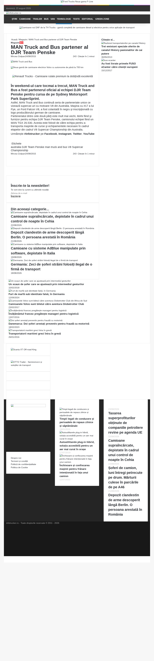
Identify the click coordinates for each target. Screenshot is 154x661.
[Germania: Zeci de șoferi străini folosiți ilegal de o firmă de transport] (44, 260)
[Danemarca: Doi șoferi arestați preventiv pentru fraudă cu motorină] (35, 320)
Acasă (14, 39)
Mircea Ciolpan (18, 56)
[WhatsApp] (12, 160)
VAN (53, 19)
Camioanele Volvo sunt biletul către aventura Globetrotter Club (46, 304)
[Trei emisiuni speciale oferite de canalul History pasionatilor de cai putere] (123, 43)
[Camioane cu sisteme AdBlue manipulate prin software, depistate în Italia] (47, 244)
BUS (46, 19)
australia (16, 147)
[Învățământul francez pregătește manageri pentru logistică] (37, 310)
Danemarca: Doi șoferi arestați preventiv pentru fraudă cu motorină (49, 323)
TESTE (76, 19)
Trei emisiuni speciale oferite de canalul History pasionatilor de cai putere (121, 50)
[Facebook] (4, 557)
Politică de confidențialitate (23, 464)
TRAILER (37, 19)
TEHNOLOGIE (64, 19)
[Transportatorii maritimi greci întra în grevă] (30, 330)
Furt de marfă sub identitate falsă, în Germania (37, 294)
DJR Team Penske (33, 147)
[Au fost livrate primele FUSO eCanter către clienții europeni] (108, 60)
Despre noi (16, 458)
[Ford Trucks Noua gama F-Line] (77, 2)
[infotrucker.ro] (13, 13)
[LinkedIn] (11, 157)
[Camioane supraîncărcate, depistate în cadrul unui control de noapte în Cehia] (49, 212)
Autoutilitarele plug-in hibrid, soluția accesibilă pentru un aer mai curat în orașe (77, 446)
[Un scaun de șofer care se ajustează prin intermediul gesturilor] (40, 281)
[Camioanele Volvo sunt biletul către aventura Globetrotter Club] (48, 300)
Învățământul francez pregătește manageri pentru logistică (44, 313)
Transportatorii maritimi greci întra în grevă (35, 333)
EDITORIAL (87, 19)
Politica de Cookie (19, 467)
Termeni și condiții (19, 461)
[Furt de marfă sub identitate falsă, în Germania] (32, 291)
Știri (21, 42)
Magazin (23, 39)
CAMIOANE (25, 19)
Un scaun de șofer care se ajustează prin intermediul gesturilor (46, 284)
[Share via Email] (12, 157)
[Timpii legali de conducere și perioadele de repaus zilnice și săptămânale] (77, 415)
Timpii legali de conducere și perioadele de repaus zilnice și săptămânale (77, 422)
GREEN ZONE (102, 19)
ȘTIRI (14, 19)
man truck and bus (56, 147)
